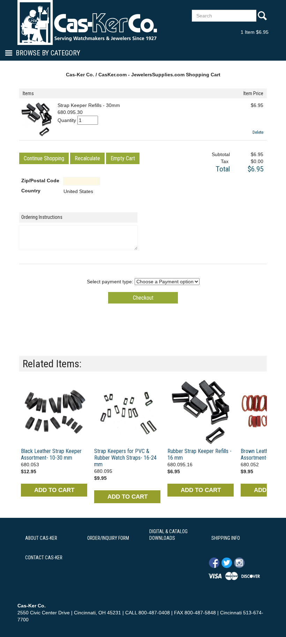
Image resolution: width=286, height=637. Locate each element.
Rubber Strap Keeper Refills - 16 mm (199, 454)
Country (30, 190)
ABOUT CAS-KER (41, 538)
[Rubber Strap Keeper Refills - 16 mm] (200, 411)
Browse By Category (48, 53)
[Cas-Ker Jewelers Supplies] (87, 22)
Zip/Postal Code (40, 180)
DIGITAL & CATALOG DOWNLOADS (168, 535)
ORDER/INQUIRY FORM (108, 538)
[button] (44, 158)
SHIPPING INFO (225, 538)
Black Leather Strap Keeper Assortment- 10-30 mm (51, 454)
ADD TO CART (54, 490)
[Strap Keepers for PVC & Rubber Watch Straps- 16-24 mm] (127, 411)
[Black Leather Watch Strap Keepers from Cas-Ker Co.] (54, 411)
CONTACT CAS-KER (43, 557)
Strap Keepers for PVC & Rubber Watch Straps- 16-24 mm (125, 458)
